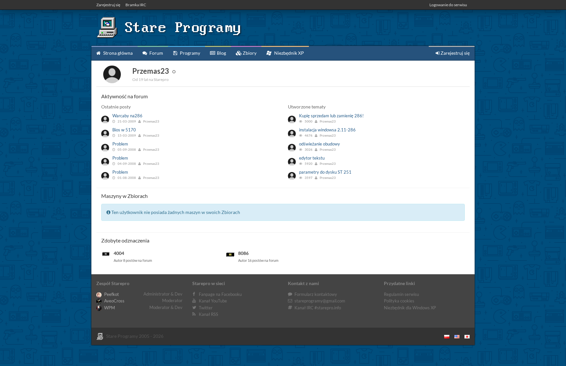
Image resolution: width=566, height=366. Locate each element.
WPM (109, 307)
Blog (221, 53)
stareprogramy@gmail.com (319, 300)
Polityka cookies (399, 300)
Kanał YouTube (213, 300)
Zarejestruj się (108, 4)
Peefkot (111, 294)
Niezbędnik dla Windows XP (410, 307)
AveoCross (113, 300)
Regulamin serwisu (401, 294)
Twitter (206, 307)
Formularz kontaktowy (315, 294)
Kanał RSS (208, 314)
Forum (155, 53)
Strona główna (117, 53)
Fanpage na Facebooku (220, 294)
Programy (189, 53)
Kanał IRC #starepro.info (317, 307)
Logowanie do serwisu (448, 4)
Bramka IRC (135, 4)
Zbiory (249, 53)
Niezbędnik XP (288, 53)
